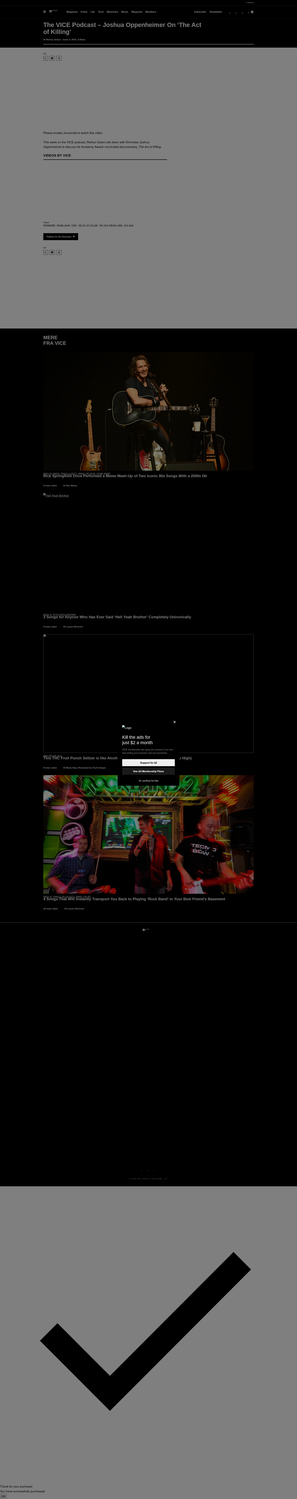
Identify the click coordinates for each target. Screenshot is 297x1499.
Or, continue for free (148, 780)
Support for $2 (148, 762)
